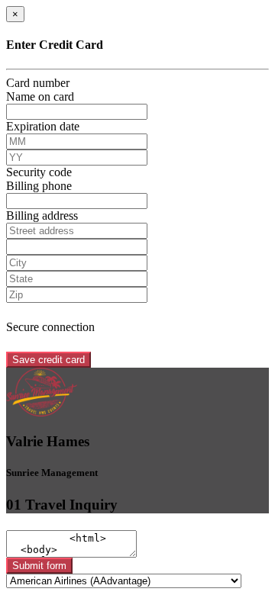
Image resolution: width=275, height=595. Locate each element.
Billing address (42, 215)
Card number (38, 82)
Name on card (40, 96)
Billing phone (39, 185)
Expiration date (42, 126)
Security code (39, 172)
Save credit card (48, 359)
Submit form (39, 565)
